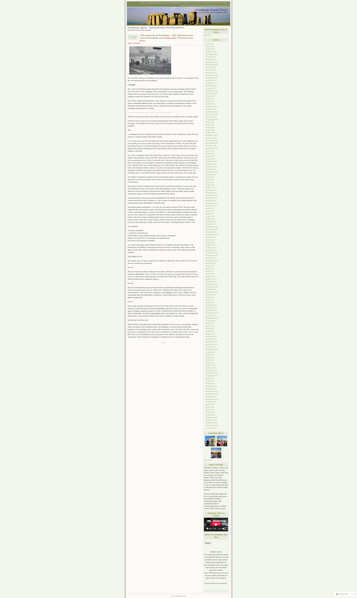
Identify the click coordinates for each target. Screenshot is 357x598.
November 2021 (212, 93)
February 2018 (212, 190)
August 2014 (211, 295)
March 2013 (211, 334)
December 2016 (212, 227)
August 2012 (211, 352)
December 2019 (212, 140)
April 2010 (210, 412)
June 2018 (210, 180)
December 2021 (212, 91)
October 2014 (211, 289)
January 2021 (211, 109)
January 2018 (211, 193)
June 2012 (210, 357)
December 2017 (212, 195)
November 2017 (212, 198)
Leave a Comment (134, 43)
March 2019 (211, 159)
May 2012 (210, 360)
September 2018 (212, 172)
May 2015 (210, 271)
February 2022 (212, 85)
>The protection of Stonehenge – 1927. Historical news (166, 35)
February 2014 (212, 305)
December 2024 (212, 62)
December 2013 (212, 310)
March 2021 (211, 104)
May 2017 (210, 214)
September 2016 (212, 234)
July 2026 (210, 44)
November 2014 (212, 287)
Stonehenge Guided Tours (157, 3)
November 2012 (212, 344)
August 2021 (211, 96)
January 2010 (211, 420)
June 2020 (210, 125)
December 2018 (212, 167)
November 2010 (212, 394)
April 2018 (210, 185)
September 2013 (212, 318)
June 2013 (210, 326)
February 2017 (212, 221)
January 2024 (211, 70)
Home (142, 3)
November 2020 (212, 114)
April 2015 (210, 274)
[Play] (207, 528)
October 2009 (211, 428)
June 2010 (210, 407)
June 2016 (210, 240)
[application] (216, 524)
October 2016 (211, 232)
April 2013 (210, 331)
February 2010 (212, 417)
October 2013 (211, 315)
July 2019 (210, 151)
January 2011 (211, 389)
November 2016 (212, 229)
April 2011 (210, 381)
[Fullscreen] (226, 528)
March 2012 (211, 365)
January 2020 (211, 138)
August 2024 (211, 67)
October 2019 (211, 146)
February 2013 (212, 336)
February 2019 (212, 161)
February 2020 (212, 135)
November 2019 (212, 143)
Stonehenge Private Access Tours (214, 3)
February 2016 (212, 248)
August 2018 (211, 174)
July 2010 (210, 404)
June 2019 (210, 153)
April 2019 (210, 156)
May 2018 (210, 182)
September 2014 (212, 292)
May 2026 (210, 46)
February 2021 (212, 106)
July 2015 (210, 266)
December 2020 (212, 112)
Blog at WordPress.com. (178, 596)
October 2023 (211, 72)
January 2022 (211, 88)
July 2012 (210, 355)
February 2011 (212, 386)
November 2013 (212, 313)
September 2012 (212, 349)
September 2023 (212, 75)
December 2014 (212, 284)
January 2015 (211, 281)
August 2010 (211, 402)
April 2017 (210, 216)
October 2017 (211, 200)
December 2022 (212, 78)
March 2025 (211, 59)
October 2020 (211, 117)
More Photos (208, 460)
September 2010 (212, 399)
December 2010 (212, 391)
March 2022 (211, 83)
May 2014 (210, 300)
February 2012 (212, 368)
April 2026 (210, 49)
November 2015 (212, 255)
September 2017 (212, 203)
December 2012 (212, 342)
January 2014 (211, 308)
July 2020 (210, 122)
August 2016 (211, 237)
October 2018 (211, 169)
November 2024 (212, 65)
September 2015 (212, 261)
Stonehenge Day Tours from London (184, 3)
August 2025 (211, 57)
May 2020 (210, 127)
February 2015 (212, 279)
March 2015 (211, 276)
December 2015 (212, 253)
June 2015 (210, 268)
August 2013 (211, 321)
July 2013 (210, 323)
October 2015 (211, 258)
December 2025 (212, 54)
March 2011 (211, 383)
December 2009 (212, 423)
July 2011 (210, 378)
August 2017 (211, 206)
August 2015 (211, 263)
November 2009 (212, 425)
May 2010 (210, 410)
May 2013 (210, 328)
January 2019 (211, 164)
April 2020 (210, 130)
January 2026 (211, 52)
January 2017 (211, 224)
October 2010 (211, 396)
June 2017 (210, 211)
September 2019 (212, 148)
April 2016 (210, 242)
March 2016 (211, 245)
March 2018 (211, 187)
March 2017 (211, 219)
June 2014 (210, 297)
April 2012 (210, 363)
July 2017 (210, 208)
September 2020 (212, 120)
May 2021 (210, 99)
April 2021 (210, 101)
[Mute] (223, 528)
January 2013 (211, 339)
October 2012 (211, 347)
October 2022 (211, 80)
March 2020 (211, 132)
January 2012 (211, 370)
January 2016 (211, 250)
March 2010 (211, 415)
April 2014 (210, 302)
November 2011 (212, 373)
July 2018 (210, 177)
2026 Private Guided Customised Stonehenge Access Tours (204, 5)
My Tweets (207, 35)
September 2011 (212, 376)
